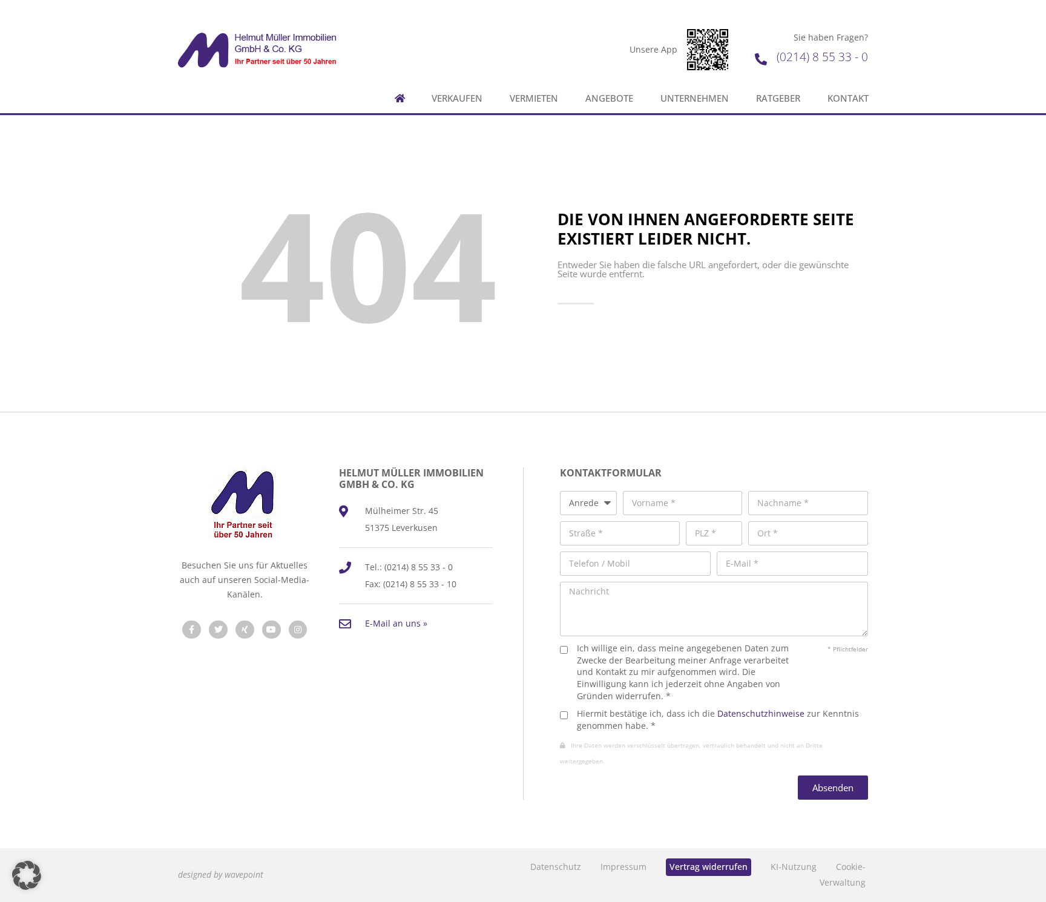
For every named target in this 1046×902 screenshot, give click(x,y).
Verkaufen (457, 98)
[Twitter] (218, 630)
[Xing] (244, 630)
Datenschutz (555, 866)
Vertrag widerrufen (708, 866)
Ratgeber (778, 98)
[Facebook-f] (191, 630)
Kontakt (848, 98)
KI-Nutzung (794, 866)
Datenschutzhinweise (760, 713)
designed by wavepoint (220, 874)
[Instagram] (298, 630)
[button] (26, 875)
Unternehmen (694, 98)
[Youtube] (271, 630)
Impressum (623, 866)
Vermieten (534, 98)
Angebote (609, 98)
